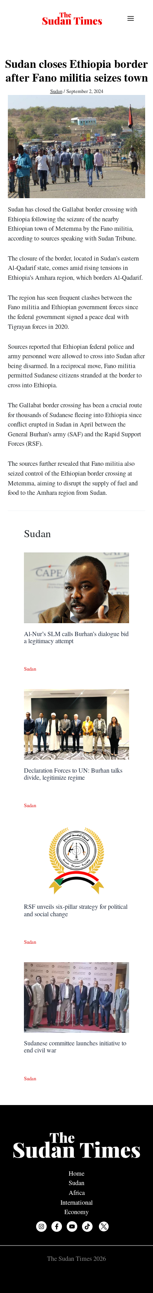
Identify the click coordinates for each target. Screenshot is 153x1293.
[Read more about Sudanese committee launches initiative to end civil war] (76, 996)
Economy (76, 1211)
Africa (77, 1192)
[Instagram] (41, 1226)
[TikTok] (87, 1226)
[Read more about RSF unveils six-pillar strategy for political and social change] (76, 860)
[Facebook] (56, 1226)
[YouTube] (72, 1226)
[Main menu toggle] (130, 18)
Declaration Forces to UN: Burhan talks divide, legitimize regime (73, 773)
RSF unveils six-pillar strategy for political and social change (76, 909)
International (76, 1202)
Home (76, 1173)
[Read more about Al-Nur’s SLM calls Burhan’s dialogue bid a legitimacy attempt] (76, 587)
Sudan (56, 91)
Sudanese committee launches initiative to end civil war (75, 1046)
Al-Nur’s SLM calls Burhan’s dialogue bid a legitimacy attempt (76, 637)
